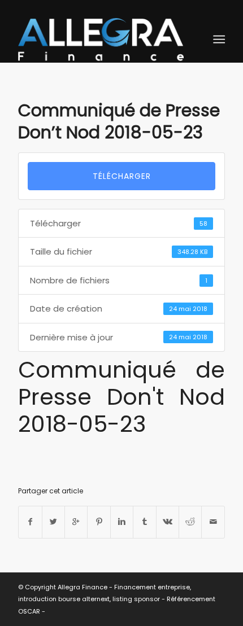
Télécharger (122, 176)
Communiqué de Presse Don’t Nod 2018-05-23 (119, 121)
